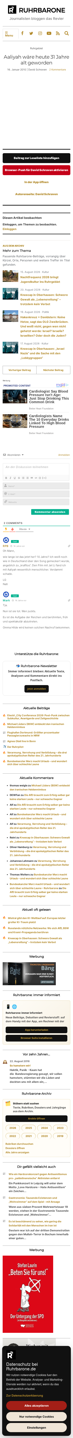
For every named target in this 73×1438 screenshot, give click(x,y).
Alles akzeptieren (36, 1405)
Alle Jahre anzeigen (17, 1152)
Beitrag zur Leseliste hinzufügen (36, 158)
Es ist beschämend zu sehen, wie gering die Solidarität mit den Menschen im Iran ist (35, 1223)
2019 (60, 1136)
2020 (44, 1136)
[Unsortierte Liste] (27, 478)
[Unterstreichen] (14, 478)
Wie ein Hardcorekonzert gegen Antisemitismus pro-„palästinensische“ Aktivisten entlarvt (38, 1176)
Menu (9, 35)
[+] (44, 477)
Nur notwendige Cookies (36, 1416)
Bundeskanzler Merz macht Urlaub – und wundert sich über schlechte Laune (37, 763)
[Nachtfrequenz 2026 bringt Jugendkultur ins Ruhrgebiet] (10, 276)
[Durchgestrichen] (19, 478)
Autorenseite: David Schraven (36, 194)
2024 (44, 1127)
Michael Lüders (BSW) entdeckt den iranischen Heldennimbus (35, 725)
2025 (28, 1127)
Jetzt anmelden (36, 688)
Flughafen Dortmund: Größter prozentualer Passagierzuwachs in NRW (33, 734)
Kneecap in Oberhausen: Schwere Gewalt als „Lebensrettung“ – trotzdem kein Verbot (44, 299)
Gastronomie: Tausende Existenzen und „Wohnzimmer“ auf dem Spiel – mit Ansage (34, 1199)
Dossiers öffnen (15, 1148)
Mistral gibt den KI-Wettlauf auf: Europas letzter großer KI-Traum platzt (37, 920)
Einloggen (9, 229)
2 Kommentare (57, 69)
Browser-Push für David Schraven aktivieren (36, 170)
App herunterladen (36, 1029)
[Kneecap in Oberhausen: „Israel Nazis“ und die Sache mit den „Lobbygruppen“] (10, 347)
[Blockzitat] (31, 478)
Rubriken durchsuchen (19, 1143)
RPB (6, 546)
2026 (12, 1127)
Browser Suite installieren (36, 1037)
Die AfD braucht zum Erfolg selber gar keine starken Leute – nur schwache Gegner (39, 892)
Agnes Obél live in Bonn (21, 741)
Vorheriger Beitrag (20, 369)
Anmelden (64, 454)
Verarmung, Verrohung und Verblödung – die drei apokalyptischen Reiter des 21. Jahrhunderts (37, 754)
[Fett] (6, 478)
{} (40, 477)
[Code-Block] (36, 478)
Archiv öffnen (36, 1118)
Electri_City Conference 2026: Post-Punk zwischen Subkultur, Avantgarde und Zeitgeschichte (38, 717)
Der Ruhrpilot (15, 746)
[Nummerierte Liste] (23, 478)
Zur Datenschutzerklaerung (24, 1395)
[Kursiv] (10, 478)
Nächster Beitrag (53, 369)
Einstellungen (36, 1427)
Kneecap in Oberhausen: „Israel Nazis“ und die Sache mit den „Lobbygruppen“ (42, 353)
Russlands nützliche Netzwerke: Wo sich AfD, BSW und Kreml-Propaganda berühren (38, 930)
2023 (60, 1127)
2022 (12, 1136)
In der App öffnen (36, 182)
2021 (29, 1136)
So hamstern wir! (20, 1065)
